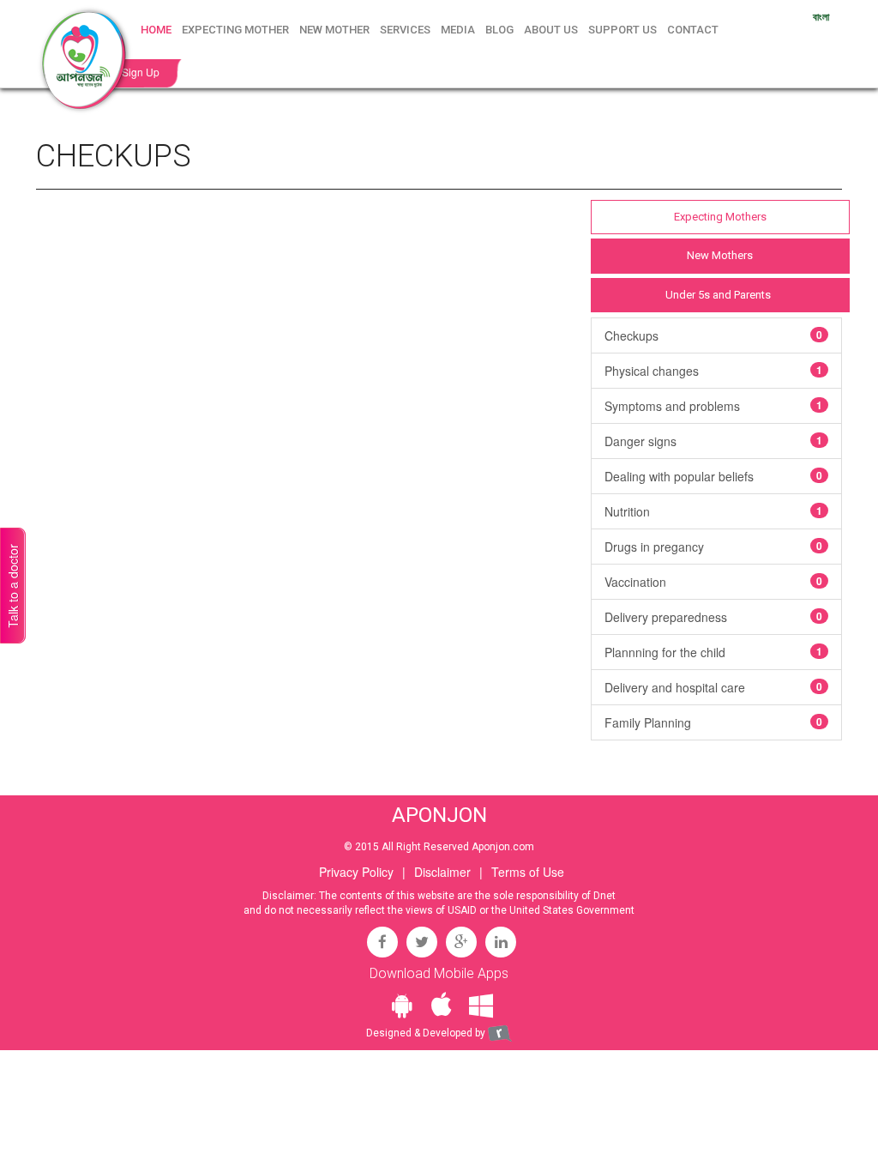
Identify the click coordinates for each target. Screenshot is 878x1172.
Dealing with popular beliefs (713, 476)
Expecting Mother (235, 29)
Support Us (622, 29)
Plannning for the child (713, 652)
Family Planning (713, 722)
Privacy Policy (356, 871)
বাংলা (821, 16)
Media (458, 29)
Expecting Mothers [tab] (720, 216)
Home (156, 29)
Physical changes (713, 370)
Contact (693, 29)
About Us (551, 29)
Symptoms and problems (713, 405)
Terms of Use (527, 871)
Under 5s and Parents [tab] (718, 294)
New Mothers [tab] (720, 255)
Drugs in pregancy (713, 546)
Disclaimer (442, 871)
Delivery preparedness (713, 616)
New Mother (334, 29)
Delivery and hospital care (713, 687)
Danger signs (713, 441)
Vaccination (713, 581)
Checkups (713, 335)
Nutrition (713, 511)
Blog (499, 29)
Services (405, 29)
